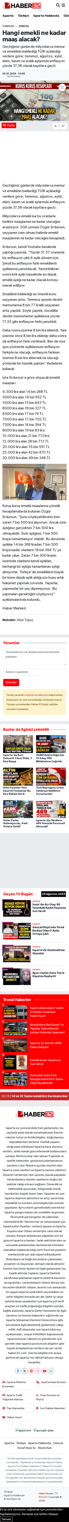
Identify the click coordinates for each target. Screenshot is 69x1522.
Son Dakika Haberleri (52, 1408)
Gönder (11, 682)
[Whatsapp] (51, 1371)
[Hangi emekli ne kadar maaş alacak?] (34, 101)
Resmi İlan (45, 1448)
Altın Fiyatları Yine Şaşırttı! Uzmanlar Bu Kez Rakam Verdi (17, 790)
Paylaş (11, 125)
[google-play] (43, 1431)
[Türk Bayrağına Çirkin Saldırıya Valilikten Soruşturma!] (51, 776)
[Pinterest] (31, 1371)
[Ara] (58, 5)
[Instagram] (38, 1371)
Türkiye (23, 15)
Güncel (58, 1443)
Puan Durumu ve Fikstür (48, 1397)
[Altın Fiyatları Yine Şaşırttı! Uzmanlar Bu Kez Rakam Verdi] (18, 776)
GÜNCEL (24, 26)
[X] (25, 1371)
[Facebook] (18, 1371)
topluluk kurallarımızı (36, 695)
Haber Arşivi (14, 1417)
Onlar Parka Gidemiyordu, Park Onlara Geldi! (15, 823)
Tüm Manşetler (16, 1408)
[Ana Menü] (63, 5)
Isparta (8, 15)
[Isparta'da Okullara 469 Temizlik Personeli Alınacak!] (51, 809)
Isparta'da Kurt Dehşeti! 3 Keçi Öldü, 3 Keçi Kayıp (17, 758)
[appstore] (23, 1431)
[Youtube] (44, 1371)
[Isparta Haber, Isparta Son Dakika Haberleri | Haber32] (21, 5)
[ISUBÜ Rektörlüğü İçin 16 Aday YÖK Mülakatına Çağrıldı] (51, 743)
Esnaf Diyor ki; (26, 1448)
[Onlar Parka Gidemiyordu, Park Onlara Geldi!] (18, 809)
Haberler (8, 26)
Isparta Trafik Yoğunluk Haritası (12, 1397)
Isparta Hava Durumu (53, 1382)
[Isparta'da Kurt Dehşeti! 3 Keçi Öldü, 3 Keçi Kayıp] (18, 743)
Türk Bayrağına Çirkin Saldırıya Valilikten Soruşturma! (50, 790)
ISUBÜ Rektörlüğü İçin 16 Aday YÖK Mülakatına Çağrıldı (50, 758)
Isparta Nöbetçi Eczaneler (14, 1384)
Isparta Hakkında (46, 15)
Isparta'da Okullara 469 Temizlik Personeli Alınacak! (50, 823)
